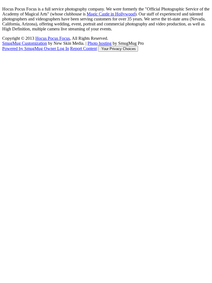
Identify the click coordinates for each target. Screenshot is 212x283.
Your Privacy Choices (118, 49)
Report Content (83, 48)
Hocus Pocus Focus (52, 38)
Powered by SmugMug (23, 48)
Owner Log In (56, 48)
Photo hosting (100, 43)
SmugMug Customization (24, 43)
